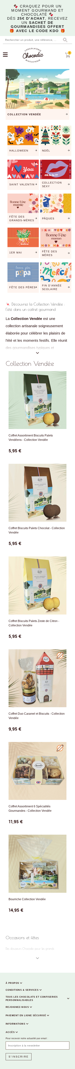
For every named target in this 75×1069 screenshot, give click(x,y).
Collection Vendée (30, 363)
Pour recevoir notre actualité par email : (27, 1038)
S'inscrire (19, 1056)
